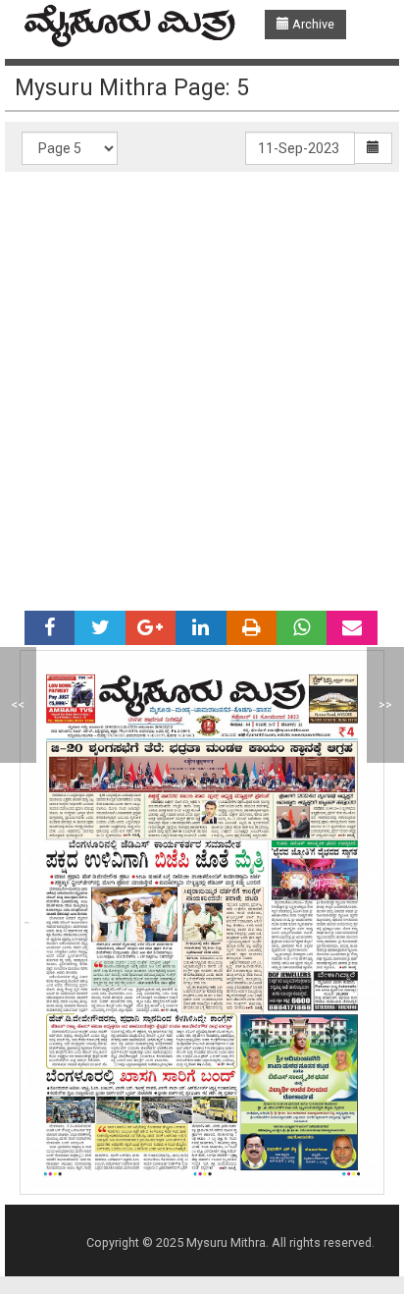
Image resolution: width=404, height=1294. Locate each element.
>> (385, 704)
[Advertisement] (202, 384)
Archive (311, 24)
